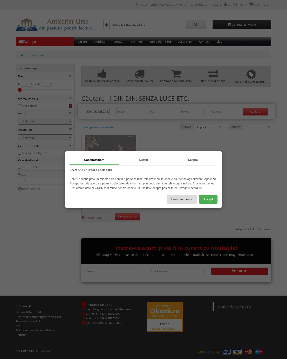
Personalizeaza (181, 199)
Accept (208, 199)
